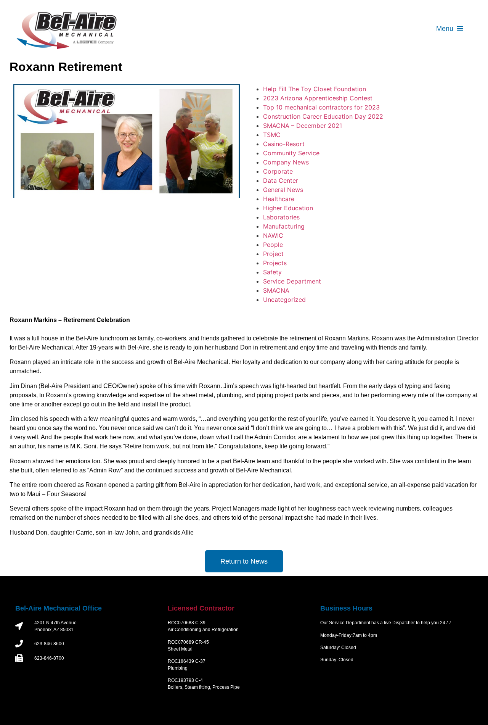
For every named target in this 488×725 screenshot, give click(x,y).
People (273, 244)
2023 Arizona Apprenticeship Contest (317, 98)
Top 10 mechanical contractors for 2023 (321, 107)
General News (283, 189)
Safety (272, 272)
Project (273, 254)
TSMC (272, 135)
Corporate (278, 171)
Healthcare (278, 199)
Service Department (292, 281)
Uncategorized (284, 299)
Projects (275, 263)
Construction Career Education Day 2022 (323, 116)
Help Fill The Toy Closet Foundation (314, 89)
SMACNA (276, 290)
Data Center (280, 180)
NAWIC (273, 235)
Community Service (291, 153)
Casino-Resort (284, 144)
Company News (286, 162)
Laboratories (281, 217)
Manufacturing (284, 226)
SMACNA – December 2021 (302, 125)
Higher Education (288, 208)
